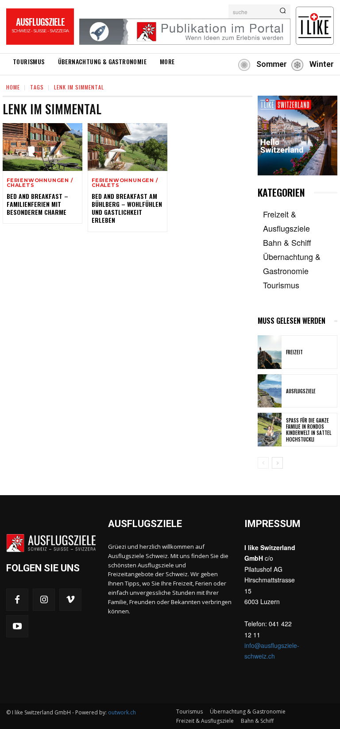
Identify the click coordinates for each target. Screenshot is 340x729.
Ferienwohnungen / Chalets (40, 183)
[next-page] (277, 463)
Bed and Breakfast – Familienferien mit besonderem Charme (37, 204)
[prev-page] (263, 463)
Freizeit (294, 352)
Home (13, 87)
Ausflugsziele (301, 391)
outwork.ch (122, 712)
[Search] (282, 11)
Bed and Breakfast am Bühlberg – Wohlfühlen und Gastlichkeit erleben (127, 208)
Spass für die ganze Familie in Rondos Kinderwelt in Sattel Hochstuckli (308, 430)
